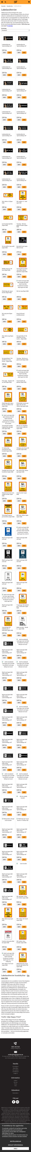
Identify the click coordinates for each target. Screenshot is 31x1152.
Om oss (15, 1082)
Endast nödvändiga (15, 1145)
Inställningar (15, 1141)
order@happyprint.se (15, 1054)
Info (4, 52)
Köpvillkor (15, 1068)
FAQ (15, 1085)
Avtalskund (16, 1071)
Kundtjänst (15, 1066)
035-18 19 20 (15, 1047)
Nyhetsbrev (15, 1093)
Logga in (15, 1073)
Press (15, 1084)
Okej (15, 1148)
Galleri (15, 1080)
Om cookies (15, 1070)
